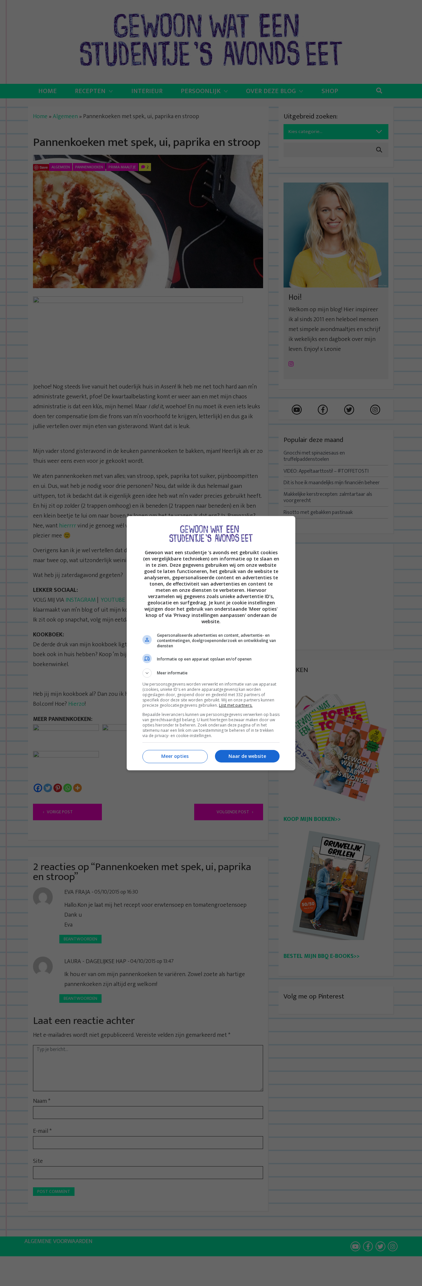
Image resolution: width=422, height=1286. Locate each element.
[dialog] (211, 643)
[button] (211, 673)
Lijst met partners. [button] (236, 705)
